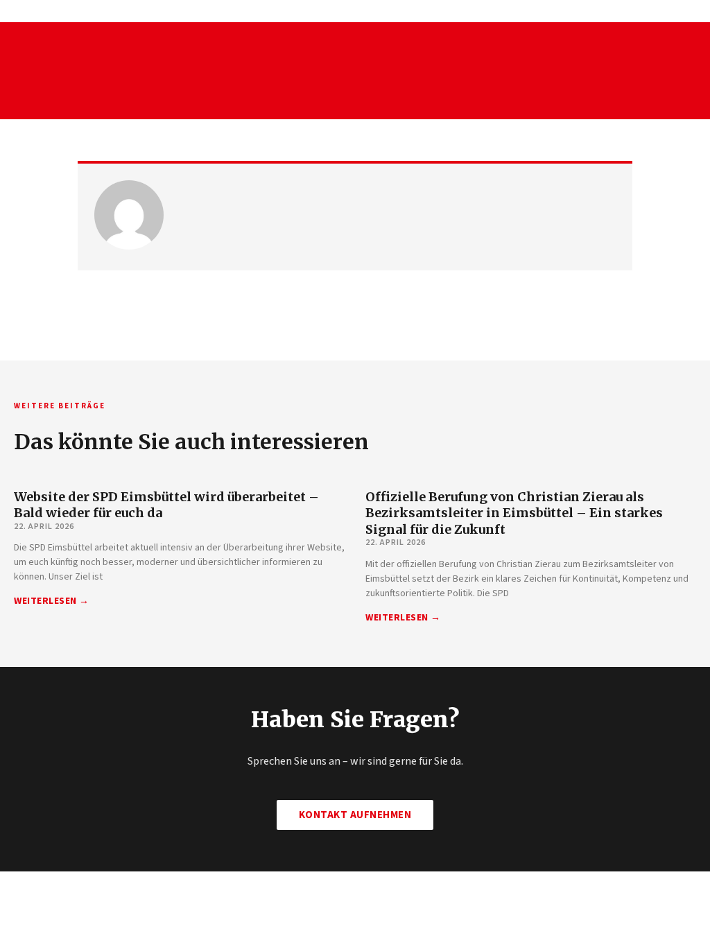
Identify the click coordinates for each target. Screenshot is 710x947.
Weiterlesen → (51, 601)
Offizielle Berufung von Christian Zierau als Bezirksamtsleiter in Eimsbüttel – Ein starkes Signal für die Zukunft (514, 513)
